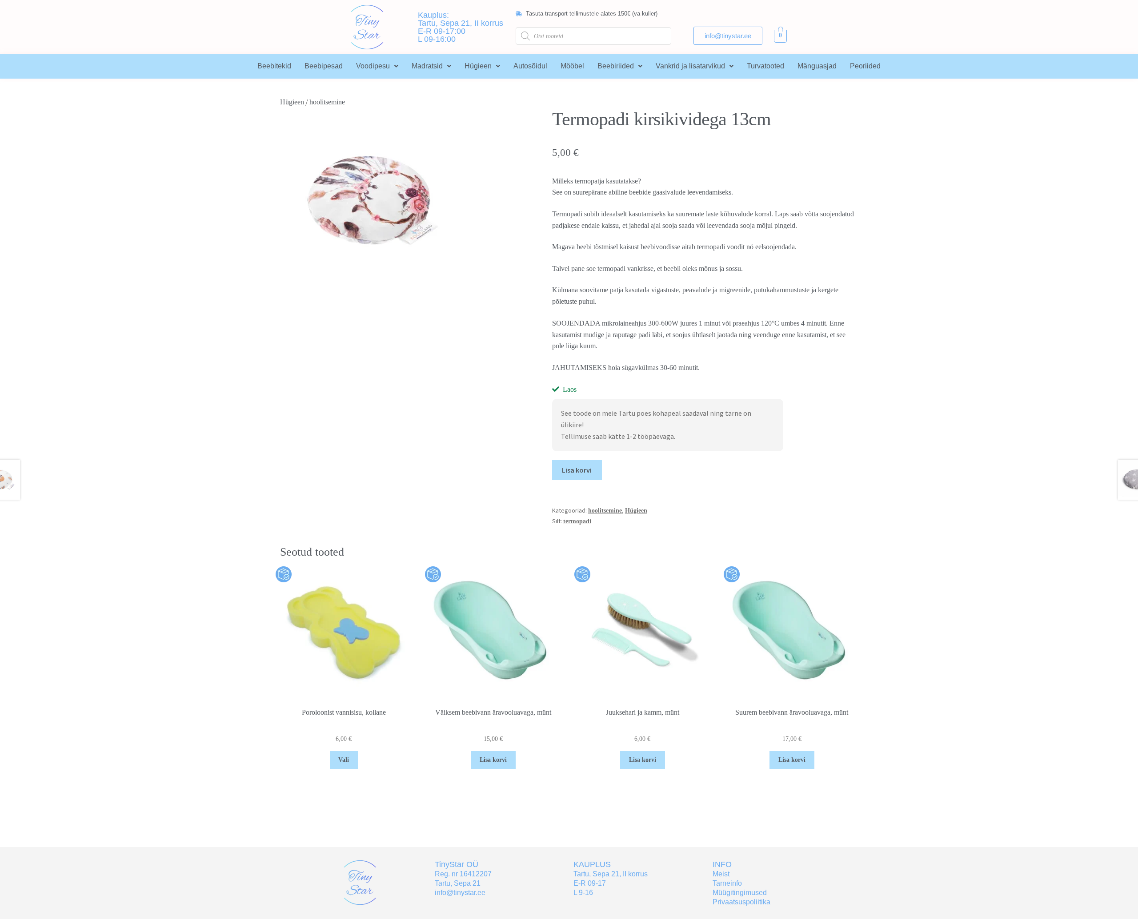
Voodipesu (373, 66)
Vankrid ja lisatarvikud (690, 66)
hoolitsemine (327, 102)
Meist (721, 874)
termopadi (577, 521)
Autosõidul (530, 66)
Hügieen (478, 66)
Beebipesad (324, 66)
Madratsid (427, 66)
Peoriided (865, 66)
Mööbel (572, 66)
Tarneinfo (727, 883)
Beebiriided (615, 66)
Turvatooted (765, 66)
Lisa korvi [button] (493, 759)
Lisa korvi (577, 469)
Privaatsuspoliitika (741, 902)
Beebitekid (274, 66)
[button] (377, 66)
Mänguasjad (817, 66)
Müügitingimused (740, 892)
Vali (343, 759)
